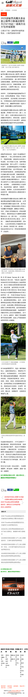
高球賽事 (14, 10)
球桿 (2, 655)
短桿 (7, 663)
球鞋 (2, 661)
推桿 (7, 661)
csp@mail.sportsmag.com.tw (14, 691)
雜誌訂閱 (22, 686)
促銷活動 (9, 686)
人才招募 (9, 687)
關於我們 (3, 686)
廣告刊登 (3, 687)
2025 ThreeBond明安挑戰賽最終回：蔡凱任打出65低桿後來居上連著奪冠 (10, 504)
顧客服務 (16, 686)
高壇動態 (7, 10)
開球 (7, 659)
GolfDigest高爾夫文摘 (16, 690)
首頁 (2, 10)
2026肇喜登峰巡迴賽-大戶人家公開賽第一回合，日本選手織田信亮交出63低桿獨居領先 (13, 546)
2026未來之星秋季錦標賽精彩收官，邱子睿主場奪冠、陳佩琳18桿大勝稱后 (13, 531)
